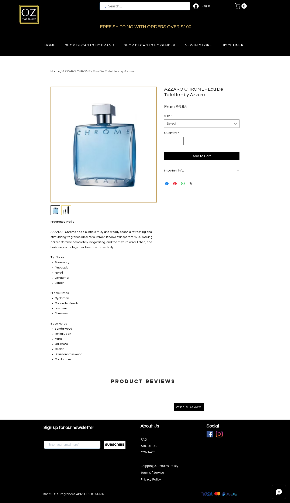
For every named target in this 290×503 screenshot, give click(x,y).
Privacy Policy (151, 479)
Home (55, 71)
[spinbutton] (173, 141)
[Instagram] (219, 434)
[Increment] (180, 141)
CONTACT (148, 452)
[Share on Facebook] (166, 183)
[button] (241, 6)
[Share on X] (191, 183)
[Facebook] (210, 434)
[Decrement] (167, 141)
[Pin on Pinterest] (174, 183)
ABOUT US (148, 446)
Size (168, 115)
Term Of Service (152, 472)
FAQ (144, 439)
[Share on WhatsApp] (183, 183)
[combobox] (201, 123)
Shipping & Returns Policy (159, 466)
